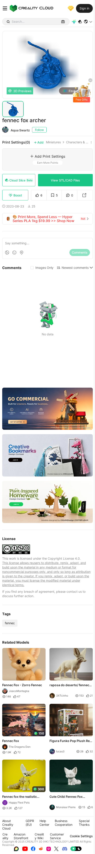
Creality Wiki (39, 836)
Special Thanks (84, 822)
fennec (10, 623)
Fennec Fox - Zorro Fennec (22, 685)
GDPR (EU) (30, 822)
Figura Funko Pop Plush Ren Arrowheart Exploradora (70, 741)
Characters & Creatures (77, 142)
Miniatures (53, 142)
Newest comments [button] (75, 267)
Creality (5, 836)
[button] (88, 21)
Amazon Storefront (21, 836)
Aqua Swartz (20, 130)
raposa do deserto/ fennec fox (69, 685)
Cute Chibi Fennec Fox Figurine (66, 797)
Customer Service (57, 836)
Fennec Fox (10, 741)
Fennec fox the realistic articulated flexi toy (19, 797)
